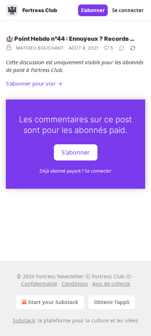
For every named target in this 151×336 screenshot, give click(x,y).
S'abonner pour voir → (34, 83)
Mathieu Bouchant (40, 48)
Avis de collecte (111, 283)
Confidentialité (39, 283)
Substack (24, 320)
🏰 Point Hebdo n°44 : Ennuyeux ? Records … (70, 38)
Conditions (75, 283)
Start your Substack (53, 302)
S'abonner (93, 10)
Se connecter (128, 10)
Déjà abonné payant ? (75, 171)
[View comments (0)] (121, 48)
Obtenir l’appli (111, 302)
